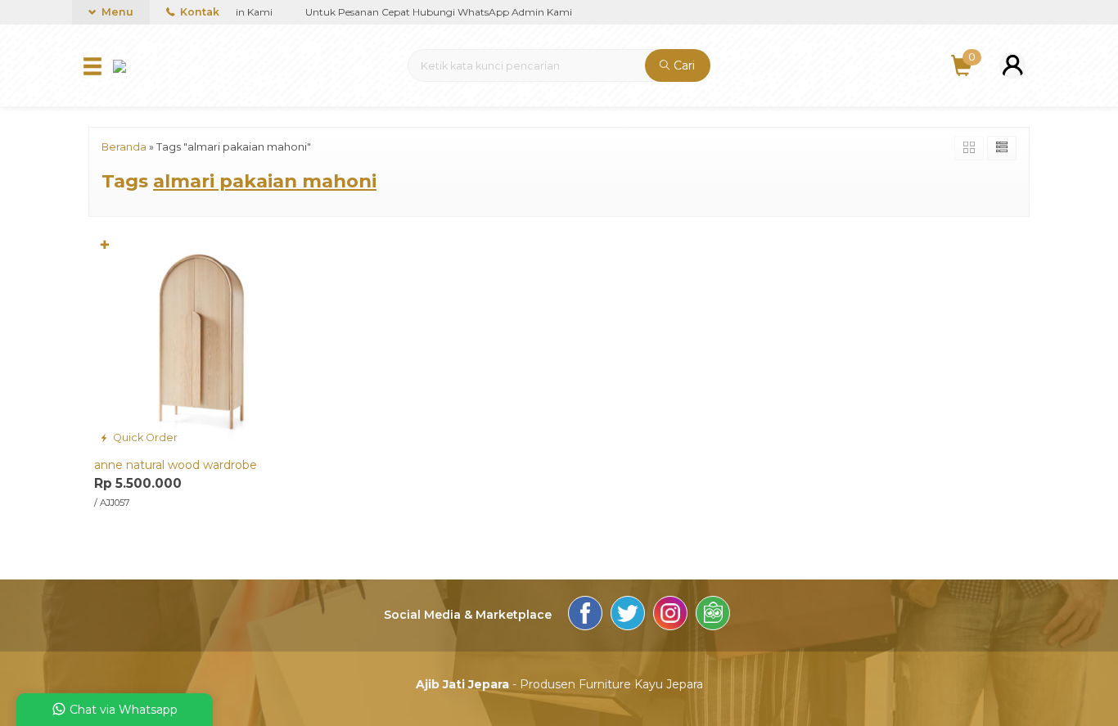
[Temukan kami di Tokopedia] (713, 615)
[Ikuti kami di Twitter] (628, 615)
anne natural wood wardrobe (175, 465)
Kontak (198, 12)
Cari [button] (682, 65)
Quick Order (144, 437)
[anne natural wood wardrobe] (201, 340)
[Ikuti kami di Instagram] (670, 615)
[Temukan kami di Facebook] (585, 615)
